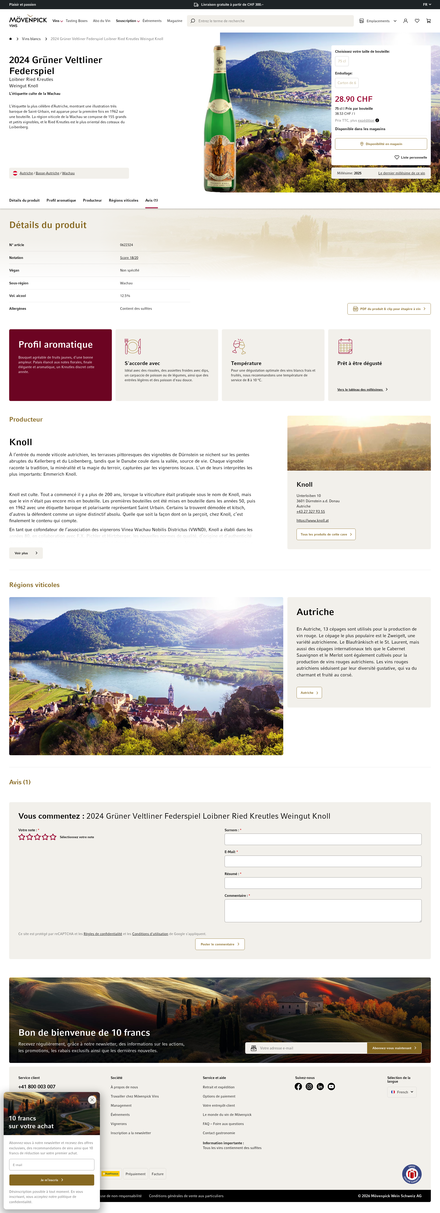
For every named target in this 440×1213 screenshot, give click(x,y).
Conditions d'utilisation (150, 934)
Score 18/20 (129, 257)
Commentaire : (237, 895)
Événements (152, 20)
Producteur (92, 200)
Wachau (68, 173)
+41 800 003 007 (36, 1086)
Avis (151, 200)
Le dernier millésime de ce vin (401, 173)
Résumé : (232, 873)
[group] (381, 69)
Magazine (174, 20)
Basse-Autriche (47, 173)
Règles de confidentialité (103, 934)
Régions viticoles (123, 200)
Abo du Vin (101, 20)
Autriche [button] (307, 692)
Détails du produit (24, 200)
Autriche (26, 173)
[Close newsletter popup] (92, 1100)
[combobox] (270, 21)
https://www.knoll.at (313, 520)
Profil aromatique (61, 200)
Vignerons (119, 1123)
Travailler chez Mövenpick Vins (135, 1096)
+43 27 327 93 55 (311, 511)
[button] (427, 4)
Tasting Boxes (77, 20)
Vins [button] (55, 20)
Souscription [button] (126, 20)
